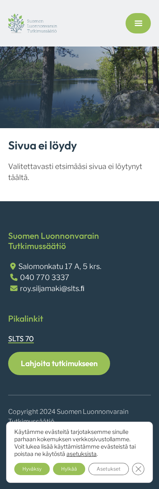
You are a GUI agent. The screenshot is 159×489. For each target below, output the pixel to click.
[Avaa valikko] (138, 23)
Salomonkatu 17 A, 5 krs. (60, 266)
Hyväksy (32, 469)
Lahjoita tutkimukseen (59, 363)
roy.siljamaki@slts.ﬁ (52, 288)
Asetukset (109, 469)
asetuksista (81, 453)
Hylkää (69, 469)
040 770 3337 (44, 277)
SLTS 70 (21, 338)
